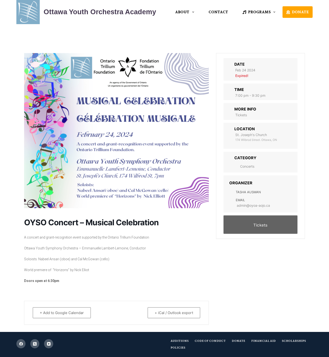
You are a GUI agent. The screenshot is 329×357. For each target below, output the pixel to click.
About (182, 12)
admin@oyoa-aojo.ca (253, 205)
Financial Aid (263, 341)
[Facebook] (21, 343)
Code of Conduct (210, 341)
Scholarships (294, 341)
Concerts (247, 166)
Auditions (180, 341)
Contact (218, 12)
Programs (259, 12)
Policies (178, 347)
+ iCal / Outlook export (174, 312)
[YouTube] (48, 343)
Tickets (241, 115)
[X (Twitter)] (34, 343)
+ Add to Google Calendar (62, 312)
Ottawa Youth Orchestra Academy (100, 12)
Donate (300, 12)
